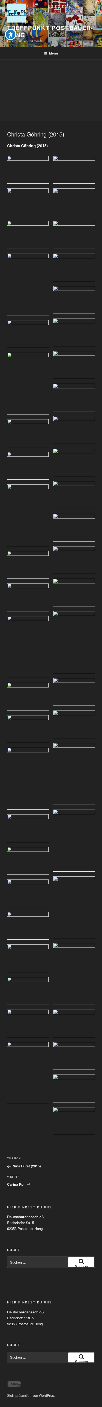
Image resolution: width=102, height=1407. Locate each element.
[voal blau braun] (28, 958)
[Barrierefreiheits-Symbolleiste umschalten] (10, 34)
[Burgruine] (74, 1023)
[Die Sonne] (74, 462)
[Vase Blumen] (28, 383)
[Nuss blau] (74, 170)
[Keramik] (74, 974)
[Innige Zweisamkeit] (28, 284)
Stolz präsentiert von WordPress (31, 1395)
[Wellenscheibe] (74, 430)
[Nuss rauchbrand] (74, 365)
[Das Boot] (28, 202)
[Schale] (28, 170)
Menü (53, 53)
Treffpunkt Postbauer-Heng (50, 31)
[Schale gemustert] (74, 235)
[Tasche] (74, 202)
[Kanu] (28, 334)
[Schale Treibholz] (74, 267)
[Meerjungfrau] (74, 774)
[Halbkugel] (74, 592)
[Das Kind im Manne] (74, 840)
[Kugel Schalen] (74, 495)
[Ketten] (74, 332)
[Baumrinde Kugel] (74, 1056)
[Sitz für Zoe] (28, 1023)
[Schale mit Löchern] (74, 300)
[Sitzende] (74, 642)
